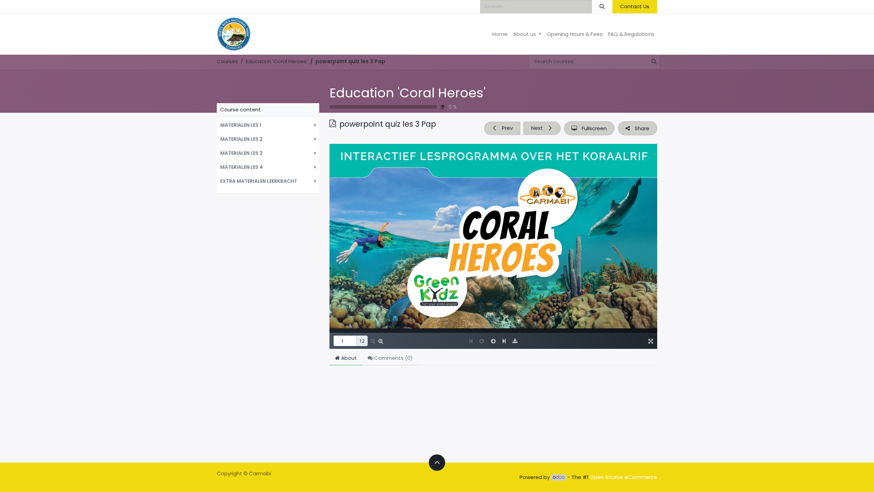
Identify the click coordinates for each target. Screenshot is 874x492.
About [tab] (348, 357)
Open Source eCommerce (623, 477)
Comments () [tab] (393, 357)
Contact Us (634, 6)
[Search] (602, 6)
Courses (227, 61)
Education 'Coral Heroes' (407, 93)
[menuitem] (500, 34)
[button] (268, 125)
